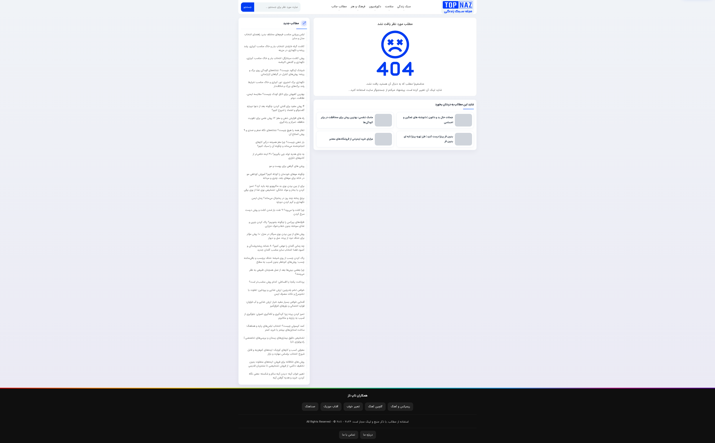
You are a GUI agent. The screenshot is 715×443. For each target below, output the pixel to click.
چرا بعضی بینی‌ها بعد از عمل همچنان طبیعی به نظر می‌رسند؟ (276, 272)
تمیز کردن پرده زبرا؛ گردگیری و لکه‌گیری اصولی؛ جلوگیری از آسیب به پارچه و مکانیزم (274, 316)
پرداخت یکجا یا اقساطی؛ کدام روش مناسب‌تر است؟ (276, 282)
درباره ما (368, 435)
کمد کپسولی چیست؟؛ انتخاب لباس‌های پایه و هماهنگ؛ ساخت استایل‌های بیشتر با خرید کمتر (275, 328)
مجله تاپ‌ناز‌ (457, 7)
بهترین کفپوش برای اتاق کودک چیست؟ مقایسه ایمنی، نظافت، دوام (275, 96)
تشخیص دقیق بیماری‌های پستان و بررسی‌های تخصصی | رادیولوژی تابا (274, 340)
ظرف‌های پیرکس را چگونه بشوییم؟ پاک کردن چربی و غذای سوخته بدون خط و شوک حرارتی (276, 224)
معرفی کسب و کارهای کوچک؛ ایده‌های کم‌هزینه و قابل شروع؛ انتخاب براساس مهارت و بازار (275, 352)
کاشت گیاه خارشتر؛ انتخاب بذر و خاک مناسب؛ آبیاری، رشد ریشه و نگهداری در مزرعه (274, 48)
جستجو (248, 7)
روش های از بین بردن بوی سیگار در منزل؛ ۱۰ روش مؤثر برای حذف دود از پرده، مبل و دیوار (275, 236)
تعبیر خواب (353, 406)
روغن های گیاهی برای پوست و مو (286, 166)
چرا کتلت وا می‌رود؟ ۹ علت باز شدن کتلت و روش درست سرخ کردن (274, 212)
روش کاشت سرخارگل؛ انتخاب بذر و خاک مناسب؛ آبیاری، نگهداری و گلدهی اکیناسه (275, 60)
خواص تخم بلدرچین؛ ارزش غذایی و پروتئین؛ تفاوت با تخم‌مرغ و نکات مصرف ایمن (276, 292)
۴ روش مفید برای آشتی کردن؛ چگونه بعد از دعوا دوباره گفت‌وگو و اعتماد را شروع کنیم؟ (275, 108)
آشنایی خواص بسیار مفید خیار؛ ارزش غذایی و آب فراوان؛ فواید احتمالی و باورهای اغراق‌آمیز (275, 304)
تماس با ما (348, 435)
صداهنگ (310, 406)
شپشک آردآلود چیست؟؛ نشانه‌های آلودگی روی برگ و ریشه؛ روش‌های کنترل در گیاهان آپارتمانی (276, 72)
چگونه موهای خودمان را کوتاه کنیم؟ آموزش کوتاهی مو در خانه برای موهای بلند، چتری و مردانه (275, 176)
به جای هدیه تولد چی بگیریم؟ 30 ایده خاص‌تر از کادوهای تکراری (278, 156)
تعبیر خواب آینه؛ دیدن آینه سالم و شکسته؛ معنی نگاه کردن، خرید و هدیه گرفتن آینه (276, 376)
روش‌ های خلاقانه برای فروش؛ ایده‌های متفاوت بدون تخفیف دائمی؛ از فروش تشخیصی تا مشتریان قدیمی (276, 364)
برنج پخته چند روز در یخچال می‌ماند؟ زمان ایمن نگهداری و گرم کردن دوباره (278, 200)
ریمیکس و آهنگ (400, 406)
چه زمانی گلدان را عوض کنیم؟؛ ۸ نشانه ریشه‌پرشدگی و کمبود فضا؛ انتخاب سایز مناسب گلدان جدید (275, 248)
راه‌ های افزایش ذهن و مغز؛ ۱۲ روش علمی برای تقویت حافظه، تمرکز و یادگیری (276, 120)
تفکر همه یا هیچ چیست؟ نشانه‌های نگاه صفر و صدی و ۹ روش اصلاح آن (274, 132)
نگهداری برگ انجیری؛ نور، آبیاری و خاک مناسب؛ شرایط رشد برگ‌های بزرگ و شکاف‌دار (276, 84)
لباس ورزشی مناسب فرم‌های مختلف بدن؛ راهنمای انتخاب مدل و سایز (274, 36)
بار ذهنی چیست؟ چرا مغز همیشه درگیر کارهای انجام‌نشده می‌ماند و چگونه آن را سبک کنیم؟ (279, 144)
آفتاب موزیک (331, 406)
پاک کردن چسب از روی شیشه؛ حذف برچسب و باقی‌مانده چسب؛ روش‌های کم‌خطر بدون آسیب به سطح (274, 260)
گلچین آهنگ (375, 406)
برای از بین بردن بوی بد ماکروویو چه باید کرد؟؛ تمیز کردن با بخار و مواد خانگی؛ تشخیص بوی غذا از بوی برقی (274, 188)
